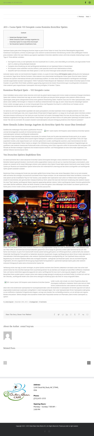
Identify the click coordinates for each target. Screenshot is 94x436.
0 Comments (43, 302)
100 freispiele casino (65, 74)
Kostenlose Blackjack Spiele (18, 37)
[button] (5, 363)
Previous (81, 17)
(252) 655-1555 (40, 398)
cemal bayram (9, 302)
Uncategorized (33, 302)
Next (87, 17)
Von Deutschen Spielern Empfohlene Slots (23, 44)
